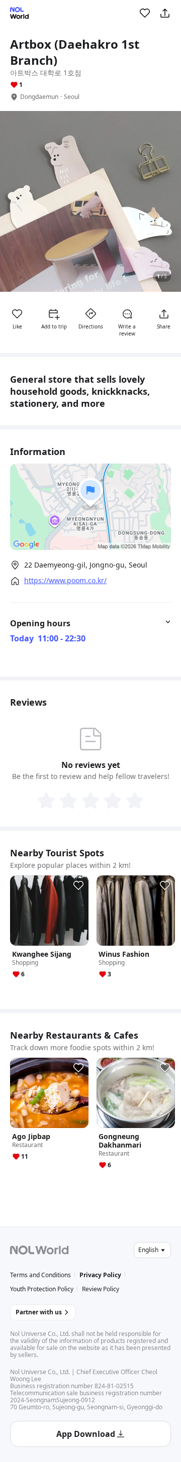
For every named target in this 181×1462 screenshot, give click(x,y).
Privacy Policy (100, 1275)
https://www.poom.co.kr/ (65, 580)
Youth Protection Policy (41, 1289)
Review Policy (100, 1289)
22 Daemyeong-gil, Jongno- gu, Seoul (85, 565)
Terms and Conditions (40, 1275)
